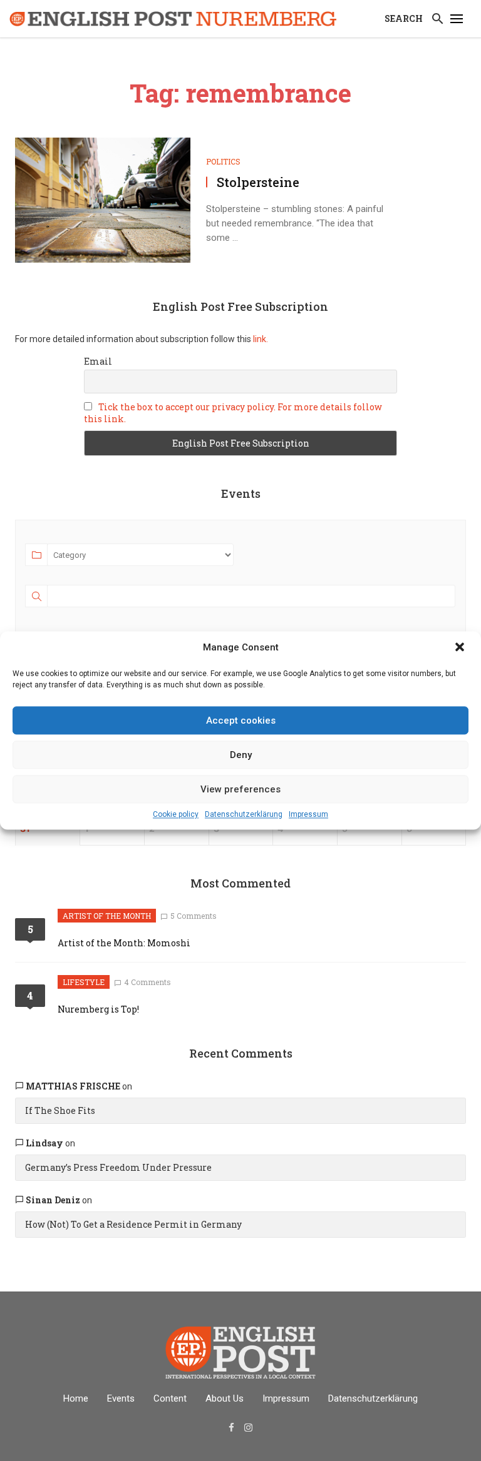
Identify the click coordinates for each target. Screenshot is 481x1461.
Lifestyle (84, 982)
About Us (224, 1398)
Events (121, 1398)
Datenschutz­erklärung (243, 814)
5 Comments (193, 916)
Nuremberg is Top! (98, 1009)
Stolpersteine (258, 182)
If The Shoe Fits (60, 1110)
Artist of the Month (107, 916)
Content (170, 1398)
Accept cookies (241, 720)
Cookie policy (176, 814)
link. (259, 339)
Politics (223, 161)
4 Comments (147, 982)
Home (75, 1398)
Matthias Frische (73, 1086)
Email (98, 361)
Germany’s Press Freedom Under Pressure (118, 1167)
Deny (241, 755)
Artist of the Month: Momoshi (124, 943)
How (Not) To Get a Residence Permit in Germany (133, 1224)
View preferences (240, 789)
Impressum (308, 814)
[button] (460, 647)
